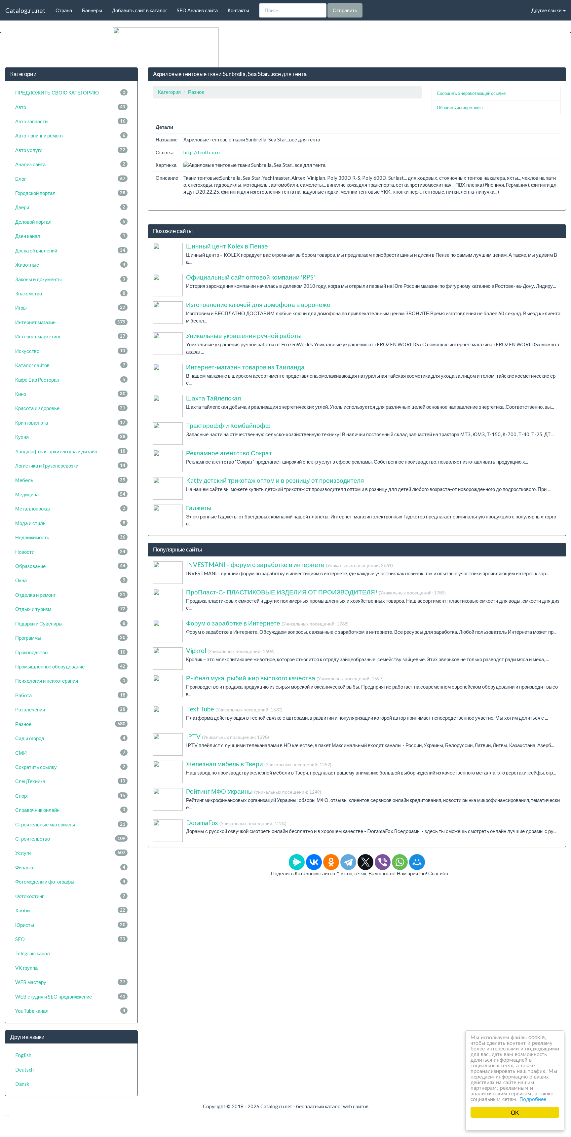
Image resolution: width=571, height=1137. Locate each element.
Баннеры (92, 10)
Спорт (70, 796)
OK (515, 1112)
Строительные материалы (70, 824)
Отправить (345, 10)
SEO (70, 939)
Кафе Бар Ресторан (70, 380)
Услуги (70, 853)
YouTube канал (70, 1011)
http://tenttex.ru (201, 152)
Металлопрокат (70, 509)
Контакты (238, 10)
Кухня (70, 437)
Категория (169, 92)
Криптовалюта (70, 423)
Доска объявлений (70, 250)
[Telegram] (348, 862)
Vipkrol (230, 650)
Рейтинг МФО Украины (253, 791)
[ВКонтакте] (314, 862)
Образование (70, 566)
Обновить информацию (460, 107)
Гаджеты (198, 508)
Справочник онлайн (70, 810)
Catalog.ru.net (25, 10)
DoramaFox (236, 822)
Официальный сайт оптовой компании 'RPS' (250, 277)
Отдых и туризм (70, 609)
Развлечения (70, 709)
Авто (70, 107)
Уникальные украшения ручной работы (244, 335)
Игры (70, 308)
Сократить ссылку (70, 767)
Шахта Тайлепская (213, 398)
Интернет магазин (70, 322)
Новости (70, 552)
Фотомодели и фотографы (70, 882)
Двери (70, 207)
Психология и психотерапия (70, 681)
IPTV (227, 736)
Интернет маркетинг (70, 336)
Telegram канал (32, 953)
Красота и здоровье (70, 408)
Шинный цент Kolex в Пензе (227, 246)
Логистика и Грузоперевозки (70, 466)
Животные (70, 265)
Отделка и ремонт (70, 595)
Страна (64, 10)
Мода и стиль (70, 523)
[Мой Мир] (417, 862)
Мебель (70, 480)
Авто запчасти (70, 121)
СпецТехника (70, 781)
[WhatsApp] (400, 862)
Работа (70, 695)
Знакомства (70, 293)
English (23, 1055)
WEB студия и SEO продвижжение (70, 997)
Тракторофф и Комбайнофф (228, 425)
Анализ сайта (70, 164)
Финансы (70, 867)
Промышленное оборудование (70, 666)
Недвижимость (70, 537)
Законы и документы (70, 279)
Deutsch (24, 1070)
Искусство (70, 351)
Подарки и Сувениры (70, 623)
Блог (70, 179)
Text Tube (234, 709)
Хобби (70, 910)
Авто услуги (70, 150)
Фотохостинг (70, 896)
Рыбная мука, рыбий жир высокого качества (285, 678)
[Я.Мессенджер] (297, 862)
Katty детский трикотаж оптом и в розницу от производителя (275, 480)
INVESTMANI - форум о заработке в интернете (289, 564)
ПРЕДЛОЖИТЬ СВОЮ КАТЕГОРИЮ (70, 92)
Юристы (70, 925)
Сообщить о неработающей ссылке (471, 93)
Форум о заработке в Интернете (267, 623)
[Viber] (383, 862)
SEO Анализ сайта (197, 10)
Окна (70, 580)
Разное (70, 724)
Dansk (22, 1084)
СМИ (70, 753)
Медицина (70, 494)
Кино (70, 394)
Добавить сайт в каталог (139, 10)
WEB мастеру (70, 982)
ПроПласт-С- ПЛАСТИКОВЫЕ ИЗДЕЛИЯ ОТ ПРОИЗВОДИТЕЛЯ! (316, 592)
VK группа (26, 968)
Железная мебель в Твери (258, 764)
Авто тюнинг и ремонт (70, 135)
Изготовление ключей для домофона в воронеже (258, 304)
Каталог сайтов (70, 365)
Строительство (70, 839)
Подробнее (532, 1098)
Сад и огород (70, 738)
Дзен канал (70, 236)
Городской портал (70, 193)
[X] (365, 862)
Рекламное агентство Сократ (229, 453)
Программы (70, 638)
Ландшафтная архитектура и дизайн (70, 451)
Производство (70, 652)
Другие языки (546, 10)
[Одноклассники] (331, 862)
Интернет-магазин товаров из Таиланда (245, 367)
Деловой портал (70, 222)
